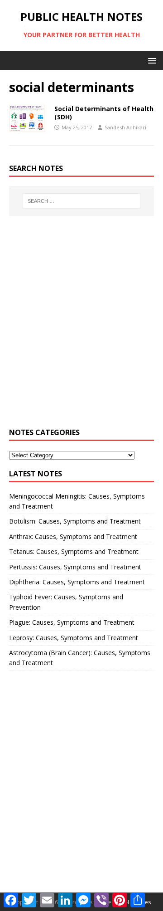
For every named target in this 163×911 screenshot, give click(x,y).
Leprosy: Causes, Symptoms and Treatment (73, 637)
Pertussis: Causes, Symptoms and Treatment (75, 567)
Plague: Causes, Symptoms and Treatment (71, 622)
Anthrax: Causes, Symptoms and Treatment (73, 536)
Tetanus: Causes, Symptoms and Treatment (74, 551)
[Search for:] (81, 201)
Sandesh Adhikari (125, 127)
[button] (150, 60)
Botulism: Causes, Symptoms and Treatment (75, 521)
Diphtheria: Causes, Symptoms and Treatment (77, 582)
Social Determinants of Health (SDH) (103, 112)
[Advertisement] (81, 326)
